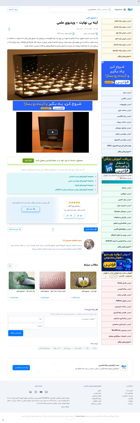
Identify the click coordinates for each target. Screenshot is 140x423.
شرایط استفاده (80, 416)
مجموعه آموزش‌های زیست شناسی (81, 176)
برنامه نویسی (97, 393)
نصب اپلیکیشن (20, 367)
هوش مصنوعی (96, 396)
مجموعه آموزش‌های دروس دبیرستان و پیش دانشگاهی (74, 189)
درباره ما (130, 404)
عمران (99, 390)
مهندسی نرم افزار (96, 404)
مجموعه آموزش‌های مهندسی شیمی (81, 181)
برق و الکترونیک (96, 398)
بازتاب (87, 348)
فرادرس (130, 398)
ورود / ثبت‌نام (13, 9)
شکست (85, 42)
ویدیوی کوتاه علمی (44, 348)
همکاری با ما (129, 393)
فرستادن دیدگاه (16, 333)
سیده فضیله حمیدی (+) (72, 240)
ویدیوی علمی (91, 18)
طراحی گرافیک (97, 401)
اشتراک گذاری (90, 229)
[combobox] (79, 9)
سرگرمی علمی (78, 348)
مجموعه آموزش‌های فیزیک (84, 185)
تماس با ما (129, 390)
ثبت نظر (29, 209)
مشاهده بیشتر (65, 407)
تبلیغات (130, 401)
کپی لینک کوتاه (13, 229)
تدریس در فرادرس (127, 396)
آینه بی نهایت (56, 348)
